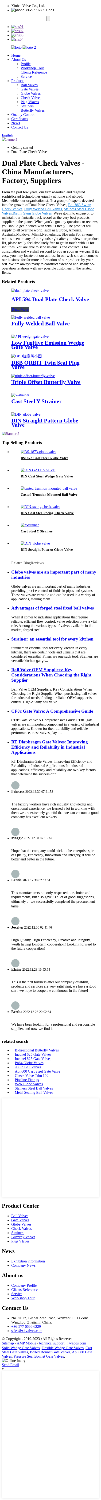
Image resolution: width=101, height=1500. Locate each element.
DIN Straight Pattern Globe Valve (44, 423)
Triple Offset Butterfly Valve (46, 382)
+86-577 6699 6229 (26, 1326)
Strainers (27, 106)
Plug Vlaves (30, 102)
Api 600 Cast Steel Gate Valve (37, 1071)
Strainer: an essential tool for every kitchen (52, 639)
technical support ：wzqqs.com (62, 1343)
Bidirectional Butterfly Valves (37, 1050)
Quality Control (23, 115)
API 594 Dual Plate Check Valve (50, 299)
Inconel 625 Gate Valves (33, 1054)
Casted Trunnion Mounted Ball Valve (49, 494)
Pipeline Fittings (27, 1080)
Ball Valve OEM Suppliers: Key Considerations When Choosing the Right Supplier (51, 675)
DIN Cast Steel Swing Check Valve (47, 513)
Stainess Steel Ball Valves (34, 1088)
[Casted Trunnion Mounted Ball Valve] (49, 488)
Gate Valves (30, 89)
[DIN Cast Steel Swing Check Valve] (40, 507)
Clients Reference (34, 72)
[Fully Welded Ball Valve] (30, 317)
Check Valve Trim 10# (31, 1076)
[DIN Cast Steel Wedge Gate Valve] (38, 470)
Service (26, 76)
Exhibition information (28, 1261)
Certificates (19, 119)
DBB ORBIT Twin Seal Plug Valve (45, 365)
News (15, 123)
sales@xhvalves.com (26, 1331)
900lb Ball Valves (28, 1067)
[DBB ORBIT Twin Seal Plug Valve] (26, 356)
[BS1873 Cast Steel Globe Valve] (38, 452)
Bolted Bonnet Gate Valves (50, 1352)
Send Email (10, 1365)
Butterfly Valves (33, 110)
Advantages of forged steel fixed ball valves (52, 607)
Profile (26, 64)
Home (15, 55)
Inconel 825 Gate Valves (33, 1059)
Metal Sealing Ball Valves (34, 1092)
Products (17, 81)
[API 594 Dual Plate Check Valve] (30, 291)
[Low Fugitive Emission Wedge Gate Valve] (30, 337)
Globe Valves (31, 93)
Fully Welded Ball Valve (40, 323)
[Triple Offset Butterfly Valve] (33, 376)
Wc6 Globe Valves (29, 1084)
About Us (18, 60)
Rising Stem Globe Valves (32, 213)
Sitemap (8, 1343)
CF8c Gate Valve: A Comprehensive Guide (52, 711)
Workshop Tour (32, 68)
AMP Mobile (26, 1343)
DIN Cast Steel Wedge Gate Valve (47, 476)
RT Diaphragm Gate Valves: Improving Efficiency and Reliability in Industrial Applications (49, 747)
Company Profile (24, 1285)
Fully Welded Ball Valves (43, 209)
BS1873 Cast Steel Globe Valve (44, 458)
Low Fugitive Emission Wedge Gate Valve (47, 345)
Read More (20, 309)
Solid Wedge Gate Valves (21, 1348)
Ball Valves (29, 85)
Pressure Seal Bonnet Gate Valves (39, 1356)
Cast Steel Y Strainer (36, 401)
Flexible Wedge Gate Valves (63, 1348)
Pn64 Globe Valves (29, 1063)
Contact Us (19, 127)
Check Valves (31, 98)
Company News (23, 1265)
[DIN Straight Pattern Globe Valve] (25, 414)
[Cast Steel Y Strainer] (20, 395)
